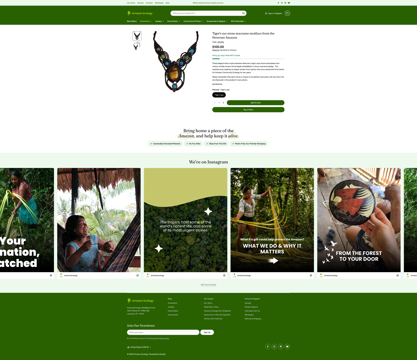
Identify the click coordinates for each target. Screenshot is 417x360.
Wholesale (159, 3)
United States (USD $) (139, 347)
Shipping (215, 50)
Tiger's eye (219, 95)
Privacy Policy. (164, 338)
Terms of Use (153, 338)
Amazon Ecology (141, 354)
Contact (149, 3)
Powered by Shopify (157, 354)
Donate (140, 3)
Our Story (131, 3)
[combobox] (208, 13)
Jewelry (220, 42)
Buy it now (248, 110)
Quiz (167, 3)
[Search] (243, 13)
